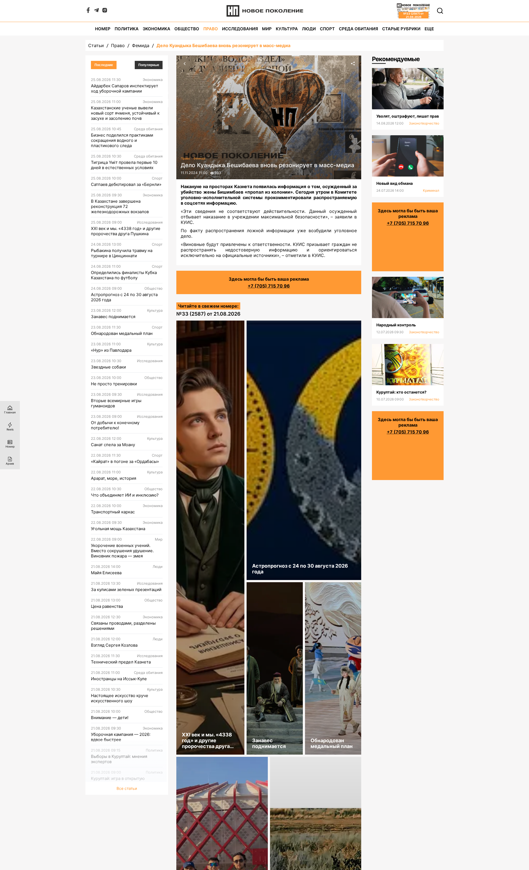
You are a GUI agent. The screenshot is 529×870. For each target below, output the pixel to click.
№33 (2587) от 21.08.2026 (208, 314)
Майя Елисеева (106, 572)
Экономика (156, 29)
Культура (287, 29)
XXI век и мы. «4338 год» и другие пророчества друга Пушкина (125, 231)
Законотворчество (424, 123)
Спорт (327, 29)
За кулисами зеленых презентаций (126, 589)
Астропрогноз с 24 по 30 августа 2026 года (124, 297)
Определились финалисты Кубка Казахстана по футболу (124, 275)
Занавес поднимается (113, 316)
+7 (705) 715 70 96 (269, 286)
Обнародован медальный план (122, 333)
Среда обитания (358, 29)
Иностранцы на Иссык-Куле (119, 678)
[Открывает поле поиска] (440, 10)
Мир (267, 29)
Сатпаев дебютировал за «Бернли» (126, 184)
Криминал (431, 190)
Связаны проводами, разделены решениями (123, 625)
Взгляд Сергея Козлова (114, 645)
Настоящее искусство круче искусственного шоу (119, 698)
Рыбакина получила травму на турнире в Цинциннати (121, 253)
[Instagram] (104, 11)
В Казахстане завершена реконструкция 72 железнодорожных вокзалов (120, 206)
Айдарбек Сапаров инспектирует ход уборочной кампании (124, 88)
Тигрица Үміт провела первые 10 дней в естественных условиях (124, 165)
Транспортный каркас (113, 511)
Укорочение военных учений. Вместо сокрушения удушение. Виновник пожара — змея (122, 551)
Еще (429, 28)
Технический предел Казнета (121, 662)
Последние (104, 65)
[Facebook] (88, 11)
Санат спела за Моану (113, 444)
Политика (127, 29)
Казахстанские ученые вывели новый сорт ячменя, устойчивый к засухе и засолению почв (125, 113)
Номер (102, 29)
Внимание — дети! (109, 717)
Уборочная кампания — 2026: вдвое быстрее (120, 737)
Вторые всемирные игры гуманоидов (116, 403)
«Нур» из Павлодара (111, 350)
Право (210, 29)
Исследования (240, 29)
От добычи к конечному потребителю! (115, 425)
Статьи (96, 45)
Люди (309, 29)
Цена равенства (107, 606)
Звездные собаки (108, 367)
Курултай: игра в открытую (118, 778)
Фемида (140, 45)
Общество (186, 29)
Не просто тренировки (114, 383)
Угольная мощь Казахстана (118, 528)
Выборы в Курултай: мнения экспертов (119, 759)
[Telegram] (96, 11)
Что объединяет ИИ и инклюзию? (125, 495)
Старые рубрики (401, 29)
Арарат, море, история (113, 478)
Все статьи (127, 788)
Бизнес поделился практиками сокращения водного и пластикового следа (122, 140)
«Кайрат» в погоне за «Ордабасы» (125, 461)
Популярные (148, 65)
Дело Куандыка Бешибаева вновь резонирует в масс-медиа (223, 45)
